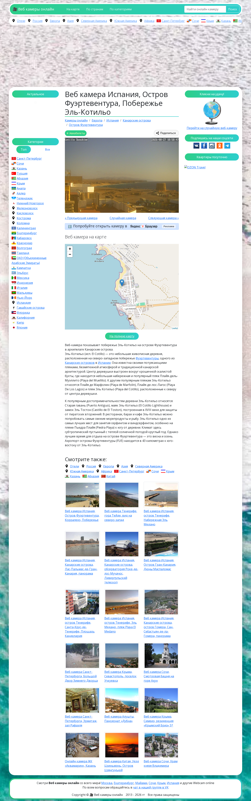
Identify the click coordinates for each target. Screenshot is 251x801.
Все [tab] (47, 149)
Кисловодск (25, 213)
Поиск (232, 9)
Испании (104, 363)
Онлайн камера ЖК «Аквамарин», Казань (80, 763)
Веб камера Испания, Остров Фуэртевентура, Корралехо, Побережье (82, 515)
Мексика (23, 278)
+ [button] (70, 249)
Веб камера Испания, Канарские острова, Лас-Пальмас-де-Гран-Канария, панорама (81, 566)
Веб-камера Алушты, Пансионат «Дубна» (119, 718)
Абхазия (244, 21)
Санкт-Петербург (173, 21)
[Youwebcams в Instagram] (212, 145)
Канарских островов (80, 363)
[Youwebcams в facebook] (204, 145)
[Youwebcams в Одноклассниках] (220, 145)
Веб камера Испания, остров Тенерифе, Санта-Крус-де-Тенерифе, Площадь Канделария (80, 627)
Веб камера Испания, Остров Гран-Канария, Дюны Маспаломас (160, 564)
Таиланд (23, 253)
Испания (173, 783)
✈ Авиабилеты (76, 133)
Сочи (195, 21)
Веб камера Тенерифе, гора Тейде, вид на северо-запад (120, 515)
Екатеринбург (27, 233)
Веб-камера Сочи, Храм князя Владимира (161, 763)
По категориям (121, 9)
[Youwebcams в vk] (196, 145)
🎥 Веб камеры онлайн (33, 9)
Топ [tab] (23, 149)
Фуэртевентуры (147, 358)
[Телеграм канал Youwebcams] (227, 145)
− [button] (70, 254)
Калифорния (26, 318)
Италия (22, 288)
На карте (73, 9)
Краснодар (24, 243)
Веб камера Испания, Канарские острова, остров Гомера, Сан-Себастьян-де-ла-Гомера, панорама (159, 627)
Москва (106, 783)
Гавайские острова (30, 308)
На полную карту (122, 336)
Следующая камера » (163, 218)
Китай (110, 476)
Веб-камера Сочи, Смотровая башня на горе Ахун (159, 676)
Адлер (21, 193)
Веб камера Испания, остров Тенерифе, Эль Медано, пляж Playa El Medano (120, 624)
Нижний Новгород (30, 203)
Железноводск (27, 208)
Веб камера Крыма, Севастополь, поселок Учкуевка (120, 676)
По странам (94, 9)
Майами (141, 783)
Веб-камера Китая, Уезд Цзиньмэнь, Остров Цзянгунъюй (121, 765)
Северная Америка (94, 21)
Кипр (20, 323)
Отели (21, 21)
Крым (210, 21)
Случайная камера (123, 218)
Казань (226, 21)
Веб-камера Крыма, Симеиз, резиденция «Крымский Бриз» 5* (158, 720)
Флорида (23, 313)
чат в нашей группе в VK (150, 787)
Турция (22, 173)
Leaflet (175, 328)
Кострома (24, 218)
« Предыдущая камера (81, 218)
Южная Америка (125, 21)
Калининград (26, 228)
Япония (22, 327)
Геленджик (25, 198)
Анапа (21, 188)
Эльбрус (22, 273)
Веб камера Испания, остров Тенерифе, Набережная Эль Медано (159, 517)
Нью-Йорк (24, 298)
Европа (55, 21)
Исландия (24, 303)
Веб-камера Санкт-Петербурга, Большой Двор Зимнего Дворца (81, 676)
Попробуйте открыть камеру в (100, 225)
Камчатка (24, 268)
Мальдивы (24, 293)
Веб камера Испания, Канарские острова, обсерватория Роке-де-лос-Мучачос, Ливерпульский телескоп (121, 571)
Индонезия (25, 283)
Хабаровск (24, 238)
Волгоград (24, 248)
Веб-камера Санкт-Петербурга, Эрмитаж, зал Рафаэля (81, 720)
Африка (149, 21)
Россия (37, 21)
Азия (70, 21)
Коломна (23, 223)
